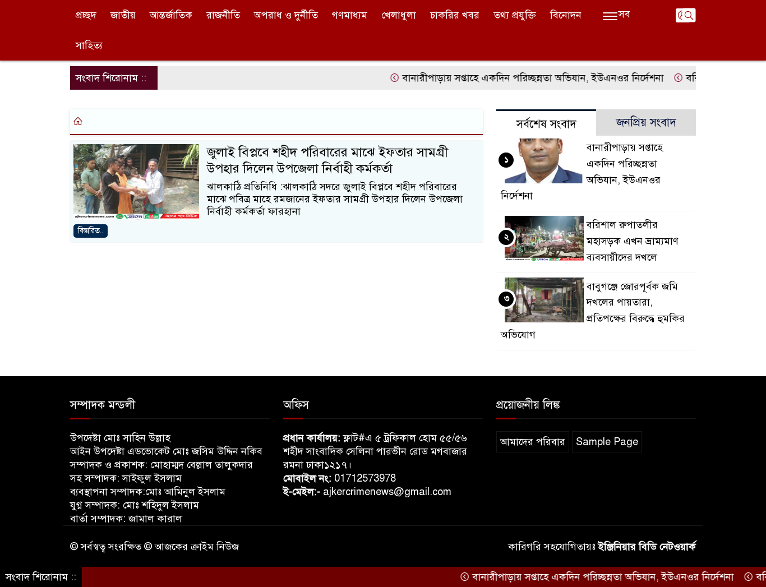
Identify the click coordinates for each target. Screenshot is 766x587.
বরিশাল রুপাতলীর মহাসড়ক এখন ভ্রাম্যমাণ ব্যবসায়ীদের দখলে (633, 241)
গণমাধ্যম (349, 15)
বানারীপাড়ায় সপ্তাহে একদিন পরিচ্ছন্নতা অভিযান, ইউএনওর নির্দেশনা (521, 78)
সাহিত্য (89, 45)
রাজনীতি (223, 15)
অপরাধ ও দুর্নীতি (286, 15)
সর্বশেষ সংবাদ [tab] (546, 124)
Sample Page (607, 442)
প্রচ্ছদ (86, 15)
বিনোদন (566, 15)
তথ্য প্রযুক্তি (514, 15)
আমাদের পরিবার (532, 442)
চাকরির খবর (454, 15)
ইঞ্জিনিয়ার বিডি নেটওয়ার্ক (647, 546)
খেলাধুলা (398, 15)
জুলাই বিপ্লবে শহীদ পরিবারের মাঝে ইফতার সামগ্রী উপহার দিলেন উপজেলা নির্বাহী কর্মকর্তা (327, 160)
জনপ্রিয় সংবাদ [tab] (646, 122)
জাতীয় (123, 15)
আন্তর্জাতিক (171, 15)
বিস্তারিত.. (90, 230)
